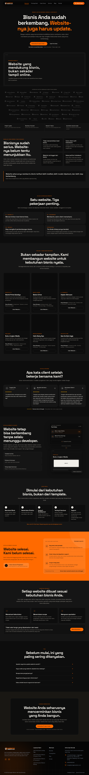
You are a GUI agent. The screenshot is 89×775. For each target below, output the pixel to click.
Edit (79, 431)
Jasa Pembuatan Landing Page (39, 751)
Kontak (60, 3)
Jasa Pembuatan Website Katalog (39, 763)
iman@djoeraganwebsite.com (74, 765)
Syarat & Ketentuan (80, 772)
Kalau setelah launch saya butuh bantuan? (28, 682)
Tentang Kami (34, 3)
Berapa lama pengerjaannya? (24, 673)
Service (50, 3)
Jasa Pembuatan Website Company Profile (39, 755)
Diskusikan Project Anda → (39, 43)
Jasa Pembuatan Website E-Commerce (39, 759)
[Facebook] (5, 759)
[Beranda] (9, 3)
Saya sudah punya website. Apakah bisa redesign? (30, 669)
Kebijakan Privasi (71, 772)
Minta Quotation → (77, 629)
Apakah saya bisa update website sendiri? (28, 664)
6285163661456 (70, 762)
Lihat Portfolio (53, 43)
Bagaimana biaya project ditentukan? (27, 678)
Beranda (27, 3)
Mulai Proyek (80, 3)
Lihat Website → (17, 309)
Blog (55, 3)
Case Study (43, 3)
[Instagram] (9, 759)
